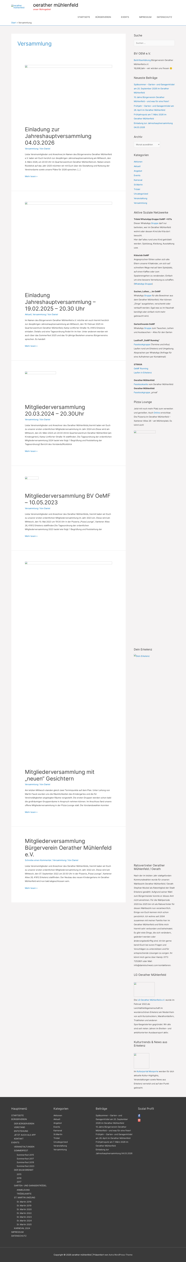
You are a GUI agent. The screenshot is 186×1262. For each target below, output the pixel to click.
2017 (19, 1181)
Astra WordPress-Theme (120, 1254)
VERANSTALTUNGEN (24, 1146)
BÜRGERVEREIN (19, 1119)
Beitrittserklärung (142, 60)
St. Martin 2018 (24, 1201)
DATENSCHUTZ (18, 1236)
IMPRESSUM (17, 1232)
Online (157, 412)
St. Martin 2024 (24, 1220)
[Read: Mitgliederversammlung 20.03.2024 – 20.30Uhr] (40, 386)
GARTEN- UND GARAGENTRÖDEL (30, 1185)
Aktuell (28, 314)
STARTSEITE (17, 1115)
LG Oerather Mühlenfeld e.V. (151, 1000)
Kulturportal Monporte (147, 1071)
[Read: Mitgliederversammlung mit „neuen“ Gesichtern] (68, 663)
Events (137, 175)
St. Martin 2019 (24, 1205)
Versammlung (31, 148)
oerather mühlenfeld (55, 5)
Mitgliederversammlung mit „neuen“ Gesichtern (59, 775)
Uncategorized (141, 193)
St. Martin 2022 (24, 1213)
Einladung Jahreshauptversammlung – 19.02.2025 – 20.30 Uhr (60, 302)
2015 (19, 1174)
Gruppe (154, 223)
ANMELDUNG (23, 1190)
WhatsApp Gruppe (143, 284)
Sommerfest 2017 (25, 1158)
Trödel (137, 189)
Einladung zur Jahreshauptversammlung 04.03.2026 (58, 136)
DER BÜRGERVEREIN (24, 1123)
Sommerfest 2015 (25, 1155)
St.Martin (138, 184)
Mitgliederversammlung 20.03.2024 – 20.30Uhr (55, 410)
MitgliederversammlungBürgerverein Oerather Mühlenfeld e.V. (68, 848)
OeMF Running (141, 368)
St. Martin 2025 (24, 1224)
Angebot (138, 171)
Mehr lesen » (31, 176)
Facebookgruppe (142, 344)
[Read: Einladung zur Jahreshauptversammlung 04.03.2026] (68, 93)
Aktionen (138, 161)
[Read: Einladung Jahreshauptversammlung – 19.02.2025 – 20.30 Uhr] (68, 245)
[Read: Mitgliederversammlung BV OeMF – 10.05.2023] (32, 483)
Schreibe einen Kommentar (38, 860)
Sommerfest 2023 (25, 1166)
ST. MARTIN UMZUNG (24, 1197)
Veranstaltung (140, 198)
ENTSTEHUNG (21, 1131)
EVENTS (15, 1142)
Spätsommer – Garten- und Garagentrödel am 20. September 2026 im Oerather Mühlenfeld (154, 88)
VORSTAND (19, 1127)
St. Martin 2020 (24, 1209)
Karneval (138, 180)
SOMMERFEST (21, 1150)
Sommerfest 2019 (25, 1162)
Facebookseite (141, 384)
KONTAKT (19, 1138)
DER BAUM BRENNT (23, 1170)
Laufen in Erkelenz (143, 372)
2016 (19, 1178)
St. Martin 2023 (24, 1217)
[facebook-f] (139, 1116)
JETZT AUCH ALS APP (25, 1135)
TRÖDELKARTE (24, 1193)
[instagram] (139, 1120)
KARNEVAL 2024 (22, 1228)
